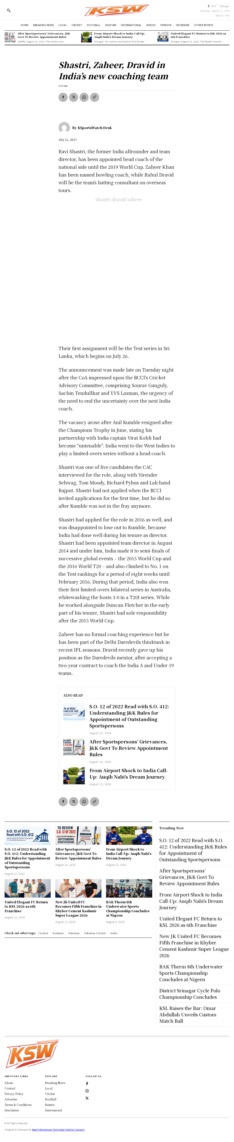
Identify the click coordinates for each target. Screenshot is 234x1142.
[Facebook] (63, 97)
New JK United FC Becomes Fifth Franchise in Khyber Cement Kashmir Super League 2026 (78, 909)
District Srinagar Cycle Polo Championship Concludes (189, 993)
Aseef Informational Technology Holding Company (58, 1129)
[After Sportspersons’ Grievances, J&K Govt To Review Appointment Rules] (10, 37)
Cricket (63, 85)
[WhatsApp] (84, 97)
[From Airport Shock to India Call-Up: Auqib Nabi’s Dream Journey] (86, 37)
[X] (73, 97)
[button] (9, 10)
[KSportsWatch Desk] (65, 127)
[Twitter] (87, 1098)
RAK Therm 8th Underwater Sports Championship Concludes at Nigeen (127, 909)
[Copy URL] (94, 97)
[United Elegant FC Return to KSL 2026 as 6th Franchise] (162, 37)
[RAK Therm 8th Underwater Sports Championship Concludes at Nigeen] (129, 888)
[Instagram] (87, 1091)
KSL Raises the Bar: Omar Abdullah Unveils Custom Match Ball (187, 1014)
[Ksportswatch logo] (117, 10)
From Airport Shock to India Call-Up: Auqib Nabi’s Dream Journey (119, 35)
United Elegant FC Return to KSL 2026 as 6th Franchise (198, 35)
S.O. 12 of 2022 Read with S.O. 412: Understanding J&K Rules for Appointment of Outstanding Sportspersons (129, 716)
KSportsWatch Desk (95, 127)
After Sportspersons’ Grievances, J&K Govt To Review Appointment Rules (44, 35)
